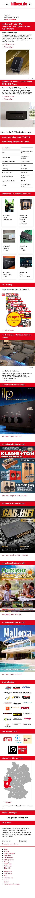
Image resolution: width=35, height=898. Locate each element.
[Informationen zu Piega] (27, 714)
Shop (5, 849)
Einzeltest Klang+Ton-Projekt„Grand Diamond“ (24, 220)
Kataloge (7, 862)
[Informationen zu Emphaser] (27, 693)
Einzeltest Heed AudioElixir (7, 274)
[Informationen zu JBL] (7, 709)
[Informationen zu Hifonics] (27, 703)
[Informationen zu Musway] (7, 714)
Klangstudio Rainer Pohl (17, 817)
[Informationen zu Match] (15, 708)
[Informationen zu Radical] (7, 720)
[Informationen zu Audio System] (16, 688)
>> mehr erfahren (8, 330)
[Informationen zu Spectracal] (17, 719)
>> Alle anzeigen (7, 47)
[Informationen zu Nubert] (17, 714)
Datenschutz (8, 878)
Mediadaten (8, 874)
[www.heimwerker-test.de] (27, 743)
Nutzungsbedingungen (12, 884)
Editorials (7, 868)
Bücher (6, 852)
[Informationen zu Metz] (25, 708)
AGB (5, 876)
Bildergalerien (9, 860)
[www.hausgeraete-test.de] (17, 743)
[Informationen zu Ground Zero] (7, 703)
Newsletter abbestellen (10, 844)
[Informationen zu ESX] (7, 698)
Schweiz (8, 802)
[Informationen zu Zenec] (27, 724)
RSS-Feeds (8, 864)
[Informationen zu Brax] (7, 693)
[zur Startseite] (19, 4)
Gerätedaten (8, 858)
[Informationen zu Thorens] (27, 719)
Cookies (7, 880)
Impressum (8, 872)
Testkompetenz (9, 854)
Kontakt (6, 882)
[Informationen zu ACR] (8, 688)
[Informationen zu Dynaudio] (17, 693)
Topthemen (8, 866)
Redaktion (7, 856)
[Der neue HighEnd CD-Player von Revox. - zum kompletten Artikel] (17, 115)
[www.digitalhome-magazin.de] (7, 743)
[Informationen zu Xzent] (17, 724)
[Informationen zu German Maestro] (26, 697)
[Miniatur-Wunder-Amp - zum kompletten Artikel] (17, 62)
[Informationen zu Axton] (26, 687)
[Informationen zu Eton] (16, 697)
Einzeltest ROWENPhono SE (6, 248)
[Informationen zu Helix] (17, 703)
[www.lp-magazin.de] (12, 753)
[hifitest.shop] (22, 753)
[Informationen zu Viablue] (7, 725)
